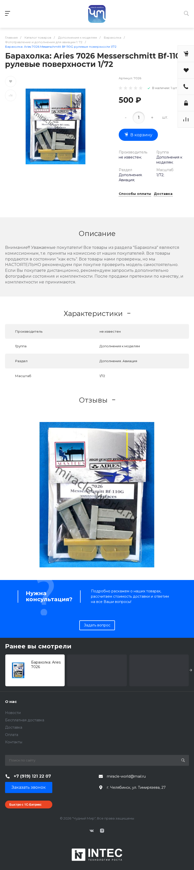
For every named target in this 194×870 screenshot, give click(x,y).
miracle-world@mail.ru (126, 776)
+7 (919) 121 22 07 (32, 776)
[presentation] (190, 670)
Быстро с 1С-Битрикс (25, 804)
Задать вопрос (97, 625)
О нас (11, 701)
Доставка (163, 194)
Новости (13, 712)
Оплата (11, 734)
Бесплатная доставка (24, 720)
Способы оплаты (135, 194)
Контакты (13, 742)
